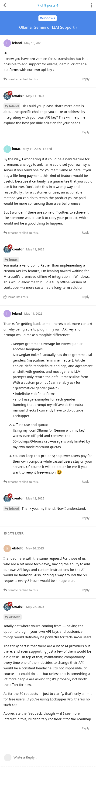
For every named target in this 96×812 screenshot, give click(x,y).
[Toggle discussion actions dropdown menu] (91, 5)
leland (14, 106)
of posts (46, 5)
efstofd (15, 617)
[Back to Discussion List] (4, 5)
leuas (13, 259)
